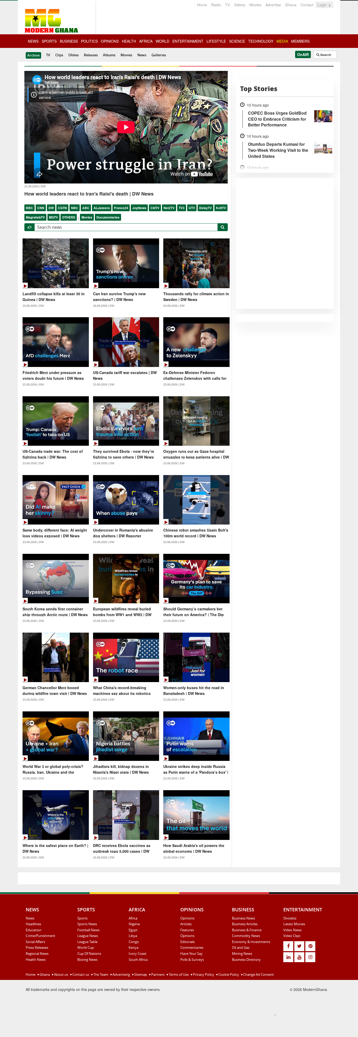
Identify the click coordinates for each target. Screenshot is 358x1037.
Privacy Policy (203, 974)
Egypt (133, 930)
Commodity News (246, 935)
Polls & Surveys (192, 959)
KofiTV (221, 207)
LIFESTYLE (216, 41)
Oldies (73, 55)
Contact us (80, 974)
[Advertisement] (177, 1024)
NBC (74, 207)
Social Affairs (35, 941)
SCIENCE (237, 41)
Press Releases (37, 947)
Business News (243, 918)
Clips (59, 55)
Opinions (187, 918)
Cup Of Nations (89, 953)
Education (33, 930)
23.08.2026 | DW (33, 384)
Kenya (133, 947)
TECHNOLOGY (260, 41)
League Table (87, 941)
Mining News (242, 953)
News (141, 55)
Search (325, 54)
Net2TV (169, 207)
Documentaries (108, 217)
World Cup (85, 947)
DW (51, 207)
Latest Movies (294, 924)
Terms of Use (178, 974)
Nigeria (134, 924)
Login (323, 4)
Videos (239, 4)
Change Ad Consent (258, 974)
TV (227, 4)
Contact (307, 4)
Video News (292, 930)
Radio (216, 4)
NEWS (33, 41)
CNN (40, 207)
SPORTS (49, 41)
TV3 (182, 207)
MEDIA (282, 41)
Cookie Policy (228, 974)
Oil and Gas (240, 947)
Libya (133, 935)
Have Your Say (191, 953)
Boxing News (87, 959)
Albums (109, 55)
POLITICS (89, 41)
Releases (91, 55)
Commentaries (191, 947)
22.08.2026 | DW (103, 778)
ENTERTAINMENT (187, 41)
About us (60, 974)
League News (87, 935)
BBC (29, 207)
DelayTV (205, 207)
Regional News (37, 953)
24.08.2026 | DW (33, 305)
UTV (192, 207)
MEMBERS (300, 41)
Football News (88, 930)
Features (187, 930)
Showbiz (289, 918)
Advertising (121, 974)
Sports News (87, 924)
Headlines (33, 924)
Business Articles (245, 924)
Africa (133, 918)
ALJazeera (102, 207)
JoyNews (139, 207)
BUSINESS (69, 41)
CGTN (62, 207)
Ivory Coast (138, 953)
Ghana (290, 4)
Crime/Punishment (40, 935)
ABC (85, 207)
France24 (121, 207)
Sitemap (140, 974)
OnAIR (303, 54)
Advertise (273, 4)
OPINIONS (110, 41)
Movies (255, 4)
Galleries (158, 55)
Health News (36, 959)
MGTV (53, 217)
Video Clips (291, 935)
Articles (186, 924)
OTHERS (68, 217)
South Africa (138, 959)
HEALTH (129, 41)
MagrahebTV (35, 217)
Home (202, 4)
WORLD (162, 41)
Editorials (187, 941)
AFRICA (146, 41)
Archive (33, 55)
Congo (134, 941)
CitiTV (154, 207)
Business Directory (246, 959)
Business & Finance (247, 930)
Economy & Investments (251, 941)
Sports (82, 918)
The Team (100, 974)
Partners (157, 974)
